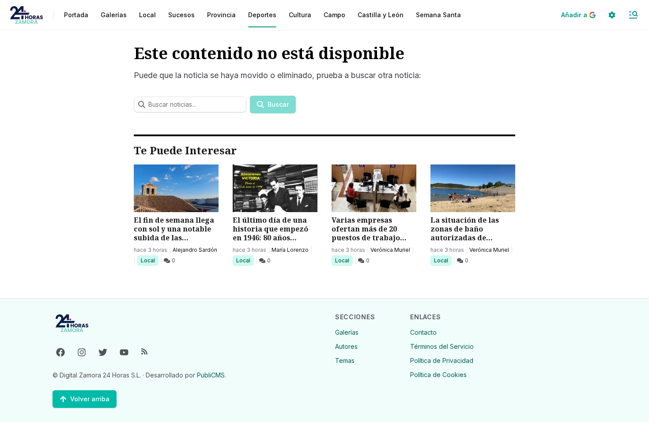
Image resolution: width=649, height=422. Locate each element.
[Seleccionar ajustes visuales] (612, 15)
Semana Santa (438, 15)
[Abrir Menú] (633, 15)
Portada (76, 15)
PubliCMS (211, 375)
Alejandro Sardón (195, 249)
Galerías (114, 15)
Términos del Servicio (442, 346)
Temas (345, 360)
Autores (346, 346)
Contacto (423, 332)
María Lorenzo (290, 249)
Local (149, 260)
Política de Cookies (438, 374)
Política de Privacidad (441, 360)
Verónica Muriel (390, 249)
